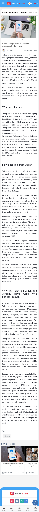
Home (4, 12)
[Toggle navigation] (2, 3)
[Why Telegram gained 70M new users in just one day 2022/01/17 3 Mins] (13, 461)
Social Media (13, 12)
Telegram (23, 12)
